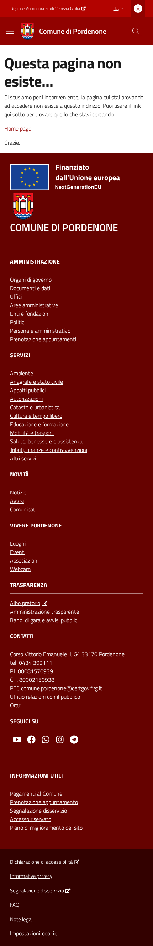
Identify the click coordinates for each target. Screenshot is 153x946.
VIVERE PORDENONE (36, 525)
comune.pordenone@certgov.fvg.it (61, 688)
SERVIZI (20, 355)
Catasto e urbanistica (35, 407)
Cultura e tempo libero (36, 415)
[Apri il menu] (10, 31)
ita (116, 8)
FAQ (14, 905)
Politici (17, 322)
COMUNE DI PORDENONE (64, 227)
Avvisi (17, 501)
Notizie (18, 492)
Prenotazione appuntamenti (43, 339)
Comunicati (23, 509)
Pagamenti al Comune (36, 793)
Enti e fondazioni (29, 313)
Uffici (16, 296)
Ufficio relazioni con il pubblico (45, 696)
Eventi (17, 552)
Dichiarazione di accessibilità (41, 862)
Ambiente (21, 373)
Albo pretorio (25, 603)
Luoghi (18, 543)
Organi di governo (31, 279)
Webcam (20, 569)
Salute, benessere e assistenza (46, 441)
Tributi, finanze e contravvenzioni (48, 450)
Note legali (21, 919)
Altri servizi (23, 458)
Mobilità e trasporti (32, 432)
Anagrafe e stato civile (36, 381)
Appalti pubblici (28, 390)
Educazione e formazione (39, 424)
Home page (17, 128)
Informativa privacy (31, 876)
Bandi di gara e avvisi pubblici (44, 620)
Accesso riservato (30, 819)
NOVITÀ (19, 474)
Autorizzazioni (26, 398)
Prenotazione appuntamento (44, 802)
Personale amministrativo (40, 330)
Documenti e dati (30, 288)
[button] (136, 31)
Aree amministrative (34, 305)
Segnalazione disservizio (38, 810)
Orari (15, 705)
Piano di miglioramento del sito (46, 827)
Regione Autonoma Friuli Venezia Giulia (45, 8)
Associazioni (24, 560)
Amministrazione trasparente (44, 611)
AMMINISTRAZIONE (35, 261)
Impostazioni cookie (33, 933)
